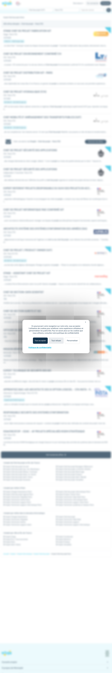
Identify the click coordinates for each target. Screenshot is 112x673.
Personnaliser (72, 340)
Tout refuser (56, 340)
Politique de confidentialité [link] (40, 347)
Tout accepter (40, 340)
